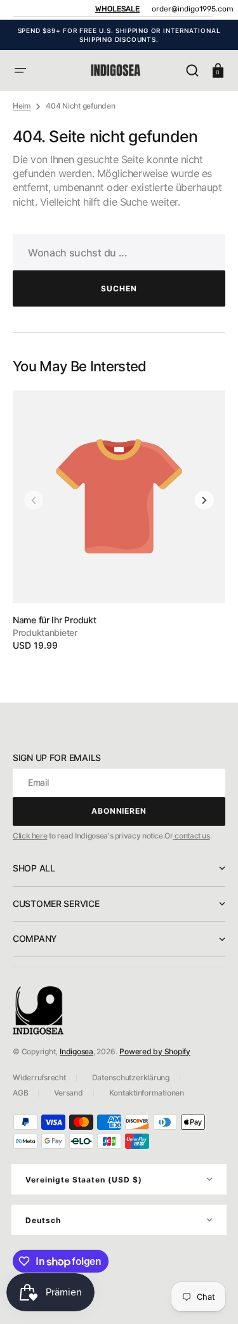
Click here (30, 835)
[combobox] (119, 252)
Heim (22, 105)
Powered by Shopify (154, 1051)
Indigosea (76, 1051)
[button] (20, 70)
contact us (191, 835)
